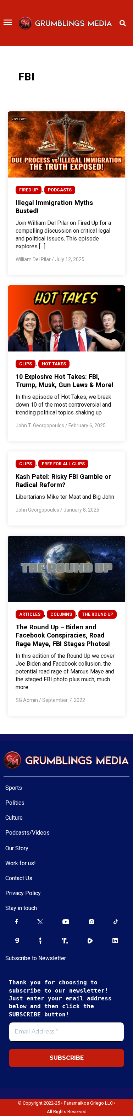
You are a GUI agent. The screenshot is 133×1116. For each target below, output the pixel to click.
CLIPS (25, 363)
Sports (13, 787)
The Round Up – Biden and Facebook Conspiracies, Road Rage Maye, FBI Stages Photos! (63, 635)
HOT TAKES (54, 363)
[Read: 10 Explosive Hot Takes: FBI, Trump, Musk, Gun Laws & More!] (66, 318)
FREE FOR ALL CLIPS (63, 463)
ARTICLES (29, 614)
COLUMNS (61, 614)
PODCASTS (60, 189)
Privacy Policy (23, 893)
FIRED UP (28, 189)
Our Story (16, 848)
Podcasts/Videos (27, 832)
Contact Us (18, 878)
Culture (14, 817)
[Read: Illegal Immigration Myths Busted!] (66, 144)
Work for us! (20, 863)
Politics (14, 802)
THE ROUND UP (97, 614)
